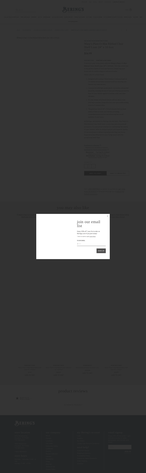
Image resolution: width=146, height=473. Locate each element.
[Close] (107, 216)
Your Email (81, 240)
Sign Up (101, 251)
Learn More (93, 236)
